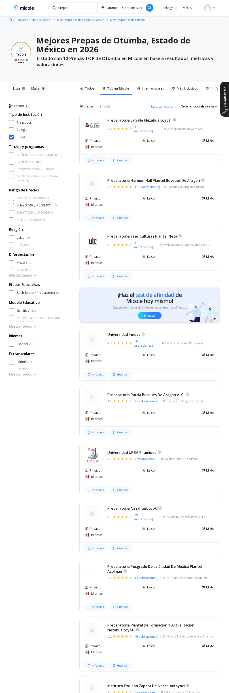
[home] (10, 19)
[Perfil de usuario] (210, 7)
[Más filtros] (216, 88)
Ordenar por (189, 106)
